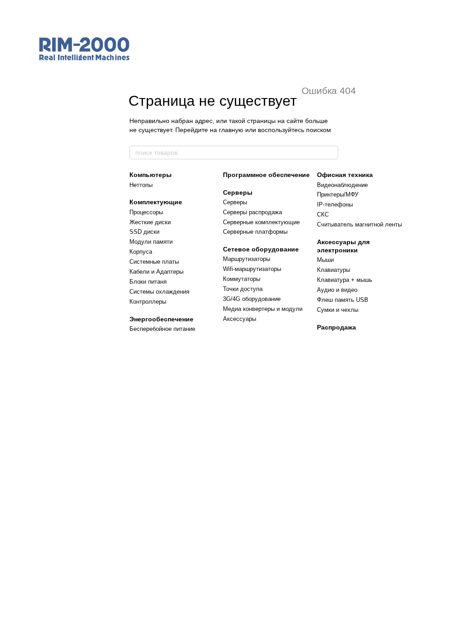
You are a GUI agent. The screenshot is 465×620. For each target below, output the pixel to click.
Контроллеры (147, 301)
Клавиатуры (333, 269)
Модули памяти (151, 241)
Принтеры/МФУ (337, 194)
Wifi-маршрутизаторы (252, 269)
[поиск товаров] (331, 152)
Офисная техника (345, 174)
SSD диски (144, 231)
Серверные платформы (255, 231)
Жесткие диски (150, 222)
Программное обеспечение (266, 174)
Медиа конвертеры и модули (262, 308)
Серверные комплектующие (261, 222)
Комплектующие (155, 202)
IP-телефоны (335, 204)
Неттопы (141, 185)
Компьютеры (150, 174)
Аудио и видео (337, 289)
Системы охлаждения (159, 291)
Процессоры (146, 212)
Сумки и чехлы (337, 309)
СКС (323, 214)
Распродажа (336, 327)
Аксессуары (239, 318)
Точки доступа (242, 288)
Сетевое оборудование (261, 249)
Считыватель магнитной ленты (359, 224)
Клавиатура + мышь (344, 279)
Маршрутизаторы (246, 259)
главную (231, 129)
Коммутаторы (241, 279)
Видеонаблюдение (342, 185)
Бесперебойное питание (162, 328)
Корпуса (140, 251)
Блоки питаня (148, 281)
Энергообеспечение (161, 319)
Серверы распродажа (252, 212)
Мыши (325, 259)
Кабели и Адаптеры (156, 271)
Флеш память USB (342, 299)
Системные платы (154, 261)
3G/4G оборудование (252, 298)
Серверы (237, 192)
